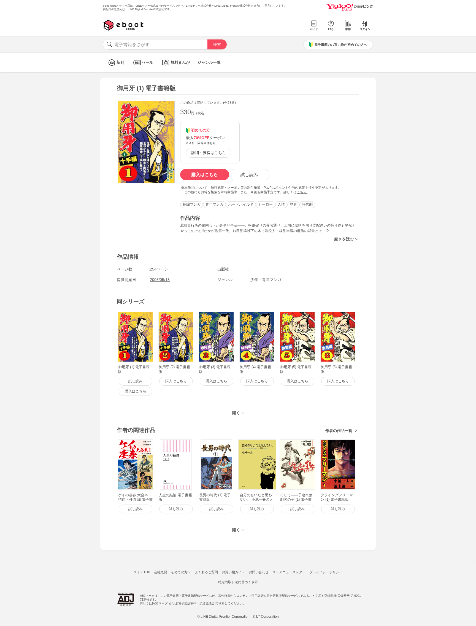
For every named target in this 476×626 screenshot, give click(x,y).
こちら (302, 192)
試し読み (249, 174)
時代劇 (307, 204)
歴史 (293, 204)
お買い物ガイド (233, 572)
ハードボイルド (240, 204)
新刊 (120, 62)
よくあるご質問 (206, 572)
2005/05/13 (160, 279)
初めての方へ (181, 572)
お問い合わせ (259, 572)
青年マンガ (214, 204)
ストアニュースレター (288, 572)
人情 (281, 204)
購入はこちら (204, 174)
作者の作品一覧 (338, 430)
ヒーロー (265, 204)
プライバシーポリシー (325, 572)
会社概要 (160, 572)
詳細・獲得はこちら (208, 152)
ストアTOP (142, 572)
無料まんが (180, 62)
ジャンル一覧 (209, 62)
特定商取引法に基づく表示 (238, 582)
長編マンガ (192, 204)
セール (147, 62)
